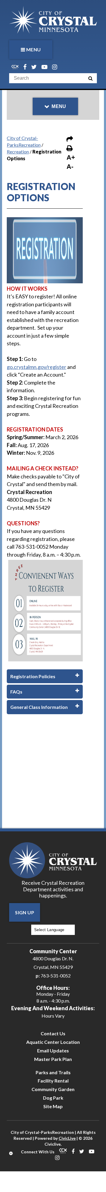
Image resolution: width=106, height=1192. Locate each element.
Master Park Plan (53, 1059)
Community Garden (53, 1089)
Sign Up (24, 912)
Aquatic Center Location (53, 1042)
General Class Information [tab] (39, 707)
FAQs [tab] (16, 691)
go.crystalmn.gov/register (36, 367)
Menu (33, 49)
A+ (71, 157)
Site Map (53, 1106)
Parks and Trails (53, 1072)
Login (11, 1153)
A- (70, 166)
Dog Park (53, 1098)
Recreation (18, 151)
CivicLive (67, 1138)
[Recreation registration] (45, 249)
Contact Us (53, 1033)
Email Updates (53, 1050)
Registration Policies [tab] (32, 676)
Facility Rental (53, 1080)
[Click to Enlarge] (45, 610)
